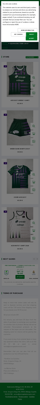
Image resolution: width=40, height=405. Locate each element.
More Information (27, 30)
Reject (31, 34)
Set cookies (18, 34)
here (17, 24)
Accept (31, 38)
